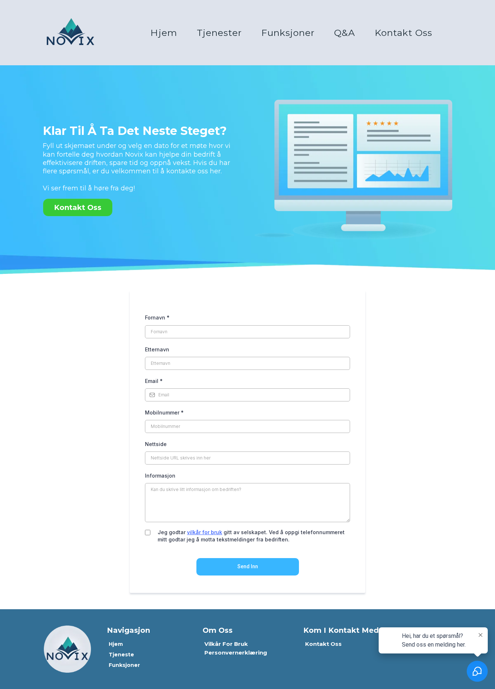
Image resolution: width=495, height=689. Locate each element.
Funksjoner (288, 32)
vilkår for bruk (204, 532)
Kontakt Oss (403, 32)
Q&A (344, 32)
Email (154, 381)
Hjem (163, 32)
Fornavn (157, 317)
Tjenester (219, 32)
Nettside (156, 444)
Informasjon (160, 476)
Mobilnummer (164, 412)
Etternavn (157, 349)
